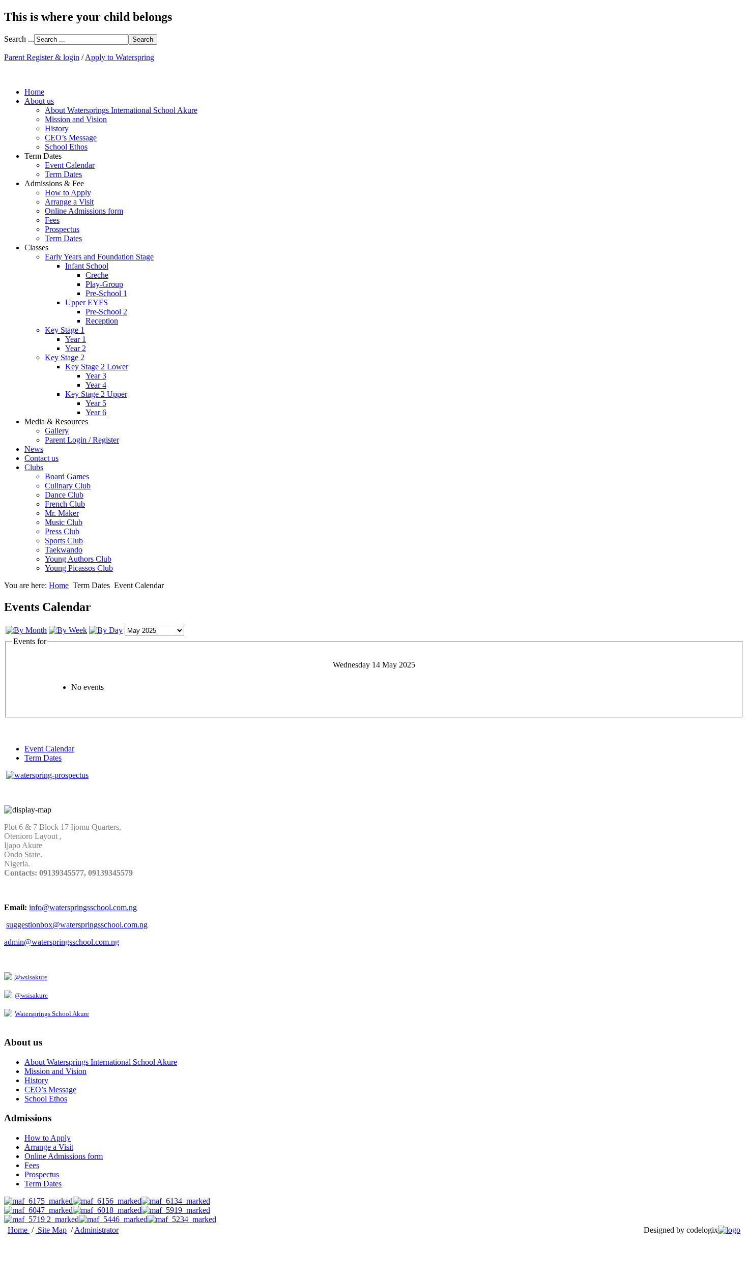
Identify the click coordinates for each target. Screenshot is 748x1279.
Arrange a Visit (69, 201)
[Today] (106, 630)
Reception (101, 320)
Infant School (86, 265)
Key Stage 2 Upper (96, 394)
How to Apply (68, 192)
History (57, 128)
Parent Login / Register (82, 439)
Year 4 (95, 385)
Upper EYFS (86, 302)
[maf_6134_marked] (175, 1201)
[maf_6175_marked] (38, 1201)
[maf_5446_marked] (113, 1219)
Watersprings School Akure (52, 1014)
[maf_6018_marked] (107, 1210)
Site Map (52, 1230)
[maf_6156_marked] (107, 1201)
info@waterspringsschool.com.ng (83, 907)
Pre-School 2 (106, 311)
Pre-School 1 (106, 293)
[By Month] (26, 630)
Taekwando (63, 549)
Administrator (96, 1230)
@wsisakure (30, 977)
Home (34, 92)
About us (39, 101)
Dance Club (64, 494)
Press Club (62, 531)
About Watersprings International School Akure (121, 110)
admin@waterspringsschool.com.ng (61, 942)
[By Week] (68, 630)
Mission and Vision (76, 119)
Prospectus (62, 229)
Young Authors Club (78, 559)
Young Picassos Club (79, 568)
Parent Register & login (41, 57)
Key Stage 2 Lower (96, 366)
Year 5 (95, 403)
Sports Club (64, 540)
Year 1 (75, 339)
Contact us (41, 458)
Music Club (63, 522)
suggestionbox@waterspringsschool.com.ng (77, 924)
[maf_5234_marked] (182, 1219)
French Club (65, 504)
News (33, 449)
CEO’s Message (71, 137)
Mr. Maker (62, 513)
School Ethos (66, 146)
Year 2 (75, 348)
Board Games (67, 476)
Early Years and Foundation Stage (99, 256)
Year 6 (95, 412)
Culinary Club (68, 485)
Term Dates (63, 174)
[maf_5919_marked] (175, 1210)
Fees (52, 220)
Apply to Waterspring (119, 57)
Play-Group (104, 284)
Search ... (19, 39)
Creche (96, 275)
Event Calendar (70, 165)
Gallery (57, 430)
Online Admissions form (84, 211)
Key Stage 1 (64, 330)
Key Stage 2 (64, 357)
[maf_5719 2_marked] (41, 1219)
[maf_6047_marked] (38, 1210)
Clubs (33, 467)
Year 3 (95, 375)
